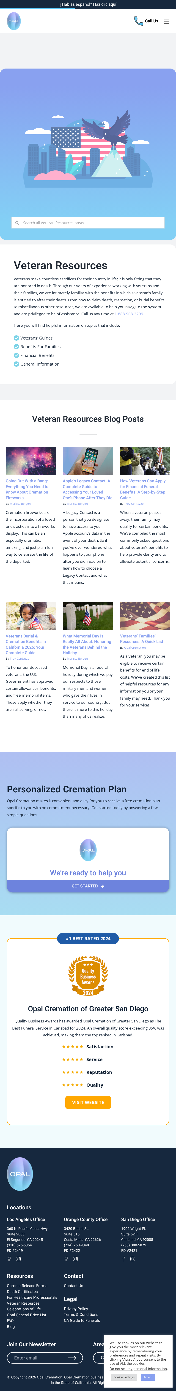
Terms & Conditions (81, 1314)
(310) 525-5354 (19, 1245)
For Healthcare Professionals (32, 1297)
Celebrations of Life (24, 1309)
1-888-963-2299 (129, 313)
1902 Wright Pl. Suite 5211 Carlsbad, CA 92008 (137, 1234)
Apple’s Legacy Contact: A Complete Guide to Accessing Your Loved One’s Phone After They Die (88, 489)
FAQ (10, 1321)
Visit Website (88, 1102)
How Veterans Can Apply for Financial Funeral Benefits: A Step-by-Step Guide (143, 489)
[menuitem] (31, 1286)
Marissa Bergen (20, 504)
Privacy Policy (76, 1308)
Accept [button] (148, 1377)
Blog (11, 1326)
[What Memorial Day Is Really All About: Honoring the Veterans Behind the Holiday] (88, 616)
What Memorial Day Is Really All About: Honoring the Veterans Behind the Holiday (87, 644)
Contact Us (73, 1286)
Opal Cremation (135, 647)
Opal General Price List (26, 1315)
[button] (88, 886)
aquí (112, 4)
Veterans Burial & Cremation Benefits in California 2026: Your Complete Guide (26, 644)
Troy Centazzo (134, 504)
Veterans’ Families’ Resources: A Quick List (141, 639)
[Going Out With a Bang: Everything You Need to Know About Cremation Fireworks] (31, 461)
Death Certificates (22, 1291)
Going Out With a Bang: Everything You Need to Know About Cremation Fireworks (27, 489)
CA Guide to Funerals (82, 1320)
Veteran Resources (23, 1303)
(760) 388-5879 (133, 1245)
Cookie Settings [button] (124, 1377)
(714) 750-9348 (76, 1245)
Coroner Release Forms (27, 1286)
